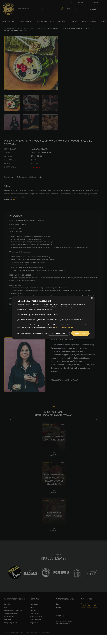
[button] (32, 333)
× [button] (92, 298)
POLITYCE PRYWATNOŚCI (63, 327)
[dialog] (53, 317)
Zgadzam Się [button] (80, 333)
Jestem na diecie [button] (59, 333)
